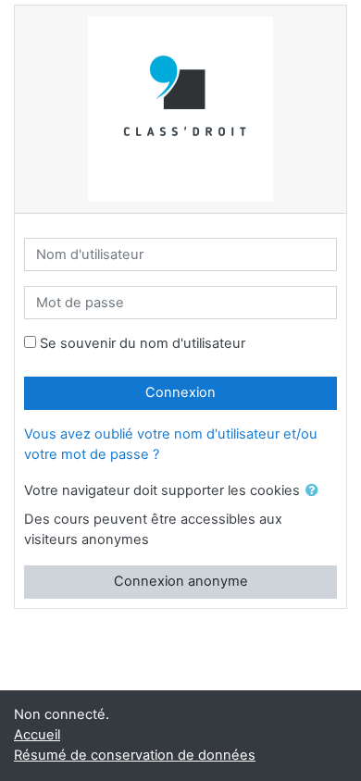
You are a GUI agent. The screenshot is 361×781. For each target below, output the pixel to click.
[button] (316, 491)
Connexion (180, 392)
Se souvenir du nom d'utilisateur (142, 343)
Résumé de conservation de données (134, 755)
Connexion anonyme (181, 581)
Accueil (37, 734)
